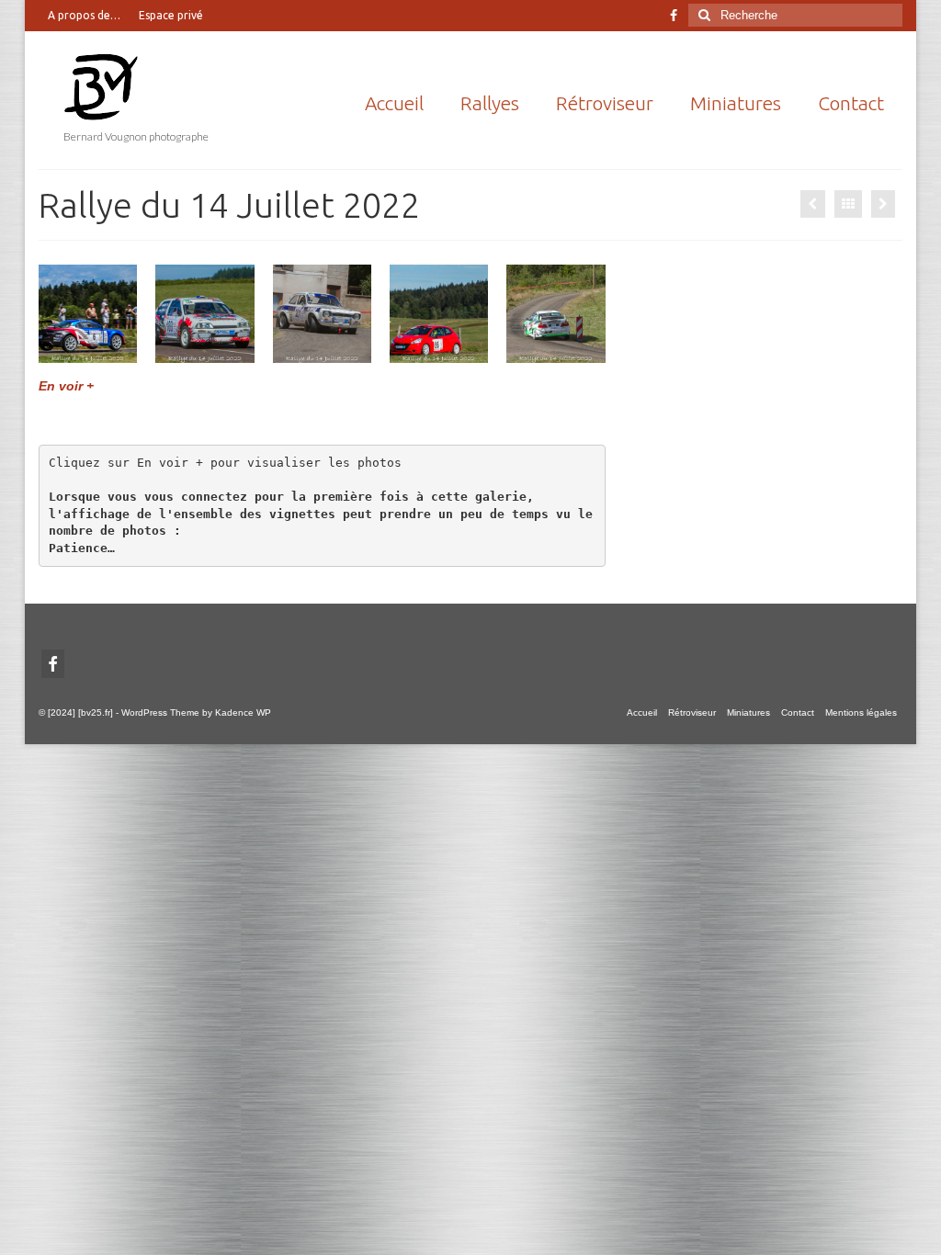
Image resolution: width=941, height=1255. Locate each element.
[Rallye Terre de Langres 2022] (883, 204)
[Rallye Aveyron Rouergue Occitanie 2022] (812, 204)
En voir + (66, 386)
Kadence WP (243, 712)
